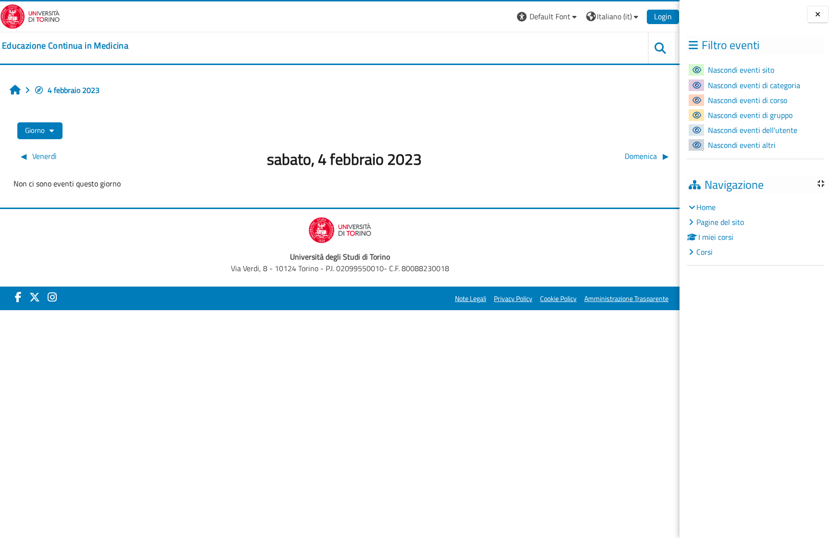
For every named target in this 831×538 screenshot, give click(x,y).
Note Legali (470, 298)
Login (663, 16)
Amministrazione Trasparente (626, 298)
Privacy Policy (513, 298)
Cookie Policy (558, 298)
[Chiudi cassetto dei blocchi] (818, 15)
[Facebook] (18, 297)
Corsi (704, 252)
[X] (34, 297)
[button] (548, 16)
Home (706, 207)
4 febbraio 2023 (74, 90)
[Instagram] (52, 297)
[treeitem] (755, 229)
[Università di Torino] (30, 15)
